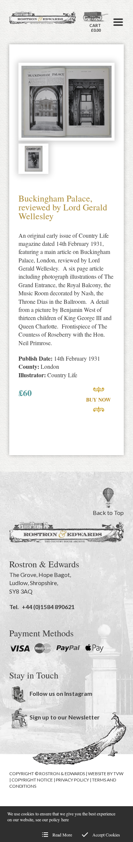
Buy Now (98, 399)
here (65, 819)
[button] (118, 22)
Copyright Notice (32, 780)
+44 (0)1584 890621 (48, 606)
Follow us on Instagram (61, 693)
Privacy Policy (72, 780)
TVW (118, 773)
